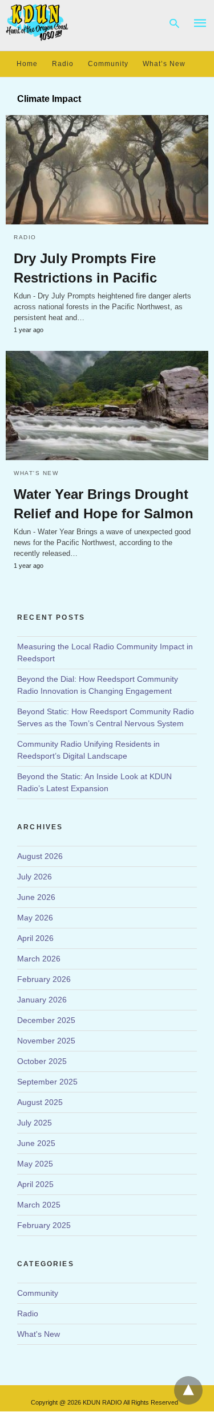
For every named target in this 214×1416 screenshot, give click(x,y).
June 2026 (36, 897)
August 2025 (40, 1102)
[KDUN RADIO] (37, 22)
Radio (63, 64)
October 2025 (42, 1061)
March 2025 (38, 1204)
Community (108, 64)
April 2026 (35, 938)
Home (27, 64)
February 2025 (44, 1225)
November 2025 (46, 1040)
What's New (36, 473)
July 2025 (34, 1122)
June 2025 (36, 1143)
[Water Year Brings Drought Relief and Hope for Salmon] (107, 406)
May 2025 (35, 1163)
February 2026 (44, 979)
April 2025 (35, 1184)
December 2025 (46, 1020)
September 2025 (47, 1081)
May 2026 (35, 917)
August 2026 (40, 856)
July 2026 (34, 876)
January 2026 (42, 999)
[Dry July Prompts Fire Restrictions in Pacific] (107, 170)
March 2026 (38, 958)
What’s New (164, 64)
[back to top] (188, 1390)
